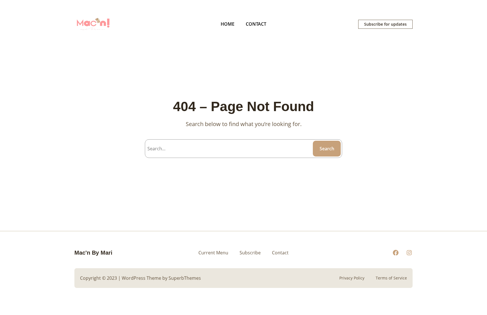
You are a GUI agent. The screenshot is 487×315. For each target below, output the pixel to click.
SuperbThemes (185, 278)
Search (327, 149)
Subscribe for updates (385, 24)
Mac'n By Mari (93, 253)
